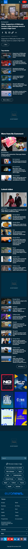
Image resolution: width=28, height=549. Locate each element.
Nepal (14, 248)
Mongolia (15, 331)
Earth (2, 509)
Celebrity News (17, 475)
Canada (15, 322)
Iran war (18, 486)
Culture (14, 482)
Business (3, 505)
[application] (14, 12)
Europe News (16, 214)
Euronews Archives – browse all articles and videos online (7, 523)
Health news (16, 257)
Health (9, 486)
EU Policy (17, 505)
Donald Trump (9, 479)
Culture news (16, 265)
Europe (3, 502)
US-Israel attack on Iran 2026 (14, 467)
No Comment (4, 152)
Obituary (20, 479)
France (22, 482)
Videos (17, 515)
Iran (14, 230)
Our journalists (18, 518)
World (16, 502)
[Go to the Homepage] (5, 2)
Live (24, 1)
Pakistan (15, 306)
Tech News (4, 208)
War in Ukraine (10, 471)
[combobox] (14, 458)
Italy (8, 475)
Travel (16, 512)
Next (16, 509)
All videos (20, 366)
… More (5, 44)
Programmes (4, 518)
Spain (20, 471)
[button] (7, 99)
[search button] (25, 458)
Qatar (14, 356)
